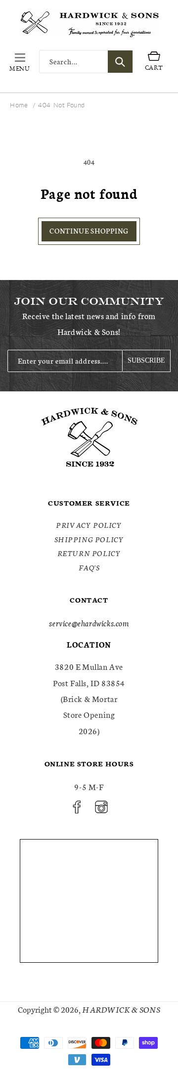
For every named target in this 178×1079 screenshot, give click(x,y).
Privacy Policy (89, 525)
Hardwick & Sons (121, 1009)
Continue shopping (89, 230)
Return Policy (89, 553)
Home (19, 104)
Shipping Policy (89, 539)
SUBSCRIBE (146, 360)
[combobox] (86, 61)
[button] (20, 62)
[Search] (120, 61)
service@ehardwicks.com (89, 622)
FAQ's (89, 567)
